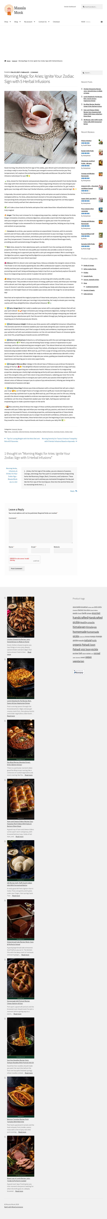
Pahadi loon (88, 644)
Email (33, 547)
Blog (16, 22)
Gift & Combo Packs (90, 269)
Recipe (20, 429)
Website (57, 547)
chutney (80, 610)
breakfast (84, 607)
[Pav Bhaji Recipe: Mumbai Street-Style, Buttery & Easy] (20, 740)
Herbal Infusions (47, 432)
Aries (9, 432)
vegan (88, 657)
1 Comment (34, 72)
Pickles (86, 272)
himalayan (79, 627)
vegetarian (78, 661)
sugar (74, 657)
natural (88, 640)
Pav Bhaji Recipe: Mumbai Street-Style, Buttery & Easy (93, 105)
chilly (100, 607)
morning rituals (59, 432)
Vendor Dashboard (70, 7)
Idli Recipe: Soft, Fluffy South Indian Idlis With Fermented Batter (93, 122)
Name (11, 547)
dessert (92, 610)
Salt (80, 653)
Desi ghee (87, 610)
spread (97, 653)
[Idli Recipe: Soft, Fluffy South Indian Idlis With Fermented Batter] (20, 860)
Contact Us (43, 22)
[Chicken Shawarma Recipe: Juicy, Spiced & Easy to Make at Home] (20, 617)
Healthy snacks (87, 622)
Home (8, 61)
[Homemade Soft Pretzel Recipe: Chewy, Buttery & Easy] (20, 978)
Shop (6, 22)
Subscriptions (88, 294)
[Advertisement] (53, 41)
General (14, 61)
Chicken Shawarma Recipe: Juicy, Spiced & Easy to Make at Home (93, 91)
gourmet (96, 613)
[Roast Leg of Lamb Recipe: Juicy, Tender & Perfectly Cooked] (20, 1156)
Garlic (84, 613)
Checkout (56, 22)
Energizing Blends (35, 432)
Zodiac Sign (69, 432)
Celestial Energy (24, 432)
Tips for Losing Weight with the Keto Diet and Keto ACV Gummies (22, 439)
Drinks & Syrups (89, 265)
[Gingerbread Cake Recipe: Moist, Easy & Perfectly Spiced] (20, 919)
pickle (94, 649)
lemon (87, 636)
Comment (13, 518)
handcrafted (80, 617)
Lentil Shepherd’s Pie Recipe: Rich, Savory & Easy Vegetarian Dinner (93, 99)
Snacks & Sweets (89, 290)
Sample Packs (88, 276)
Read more (11, 716)
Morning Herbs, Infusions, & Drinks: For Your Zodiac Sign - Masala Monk (11, 473)
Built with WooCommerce (13, 1207)
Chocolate (75, 610)
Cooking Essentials (92, 287)
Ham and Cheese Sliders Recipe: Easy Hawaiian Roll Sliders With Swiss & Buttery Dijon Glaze (93, 113)
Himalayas (91, 627)
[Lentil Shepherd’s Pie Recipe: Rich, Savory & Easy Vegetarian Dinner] (20, 678)
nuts (94, 640)
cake (93, 607)
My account (28, 22)
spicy (92, 653)
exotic (75, 613)
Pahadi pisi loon (82, 649)
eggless (96, 610)
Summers (78, 657)
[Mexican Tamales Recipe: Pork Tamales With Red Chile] (20, 1097)
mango (93, 636)
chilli (95, 607)
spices (88, 653)
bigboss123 (25, 72)
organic (77, 644)
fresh (79, 613)
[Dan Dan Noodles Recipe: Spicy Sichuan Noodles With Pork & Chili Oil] (20, 1037)
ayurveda (15, 432)
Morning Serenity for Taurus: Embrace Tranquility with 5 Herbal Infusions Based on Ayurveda (59, 439)
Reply (72, 491)
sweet (83, 657)
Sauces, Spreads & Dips (91, 280)
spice (84, 653)
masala (81, 640)
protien (75, 653)
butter (89, 607)
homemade (80, 632)
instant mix (82, 636)
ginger (89, 613)
